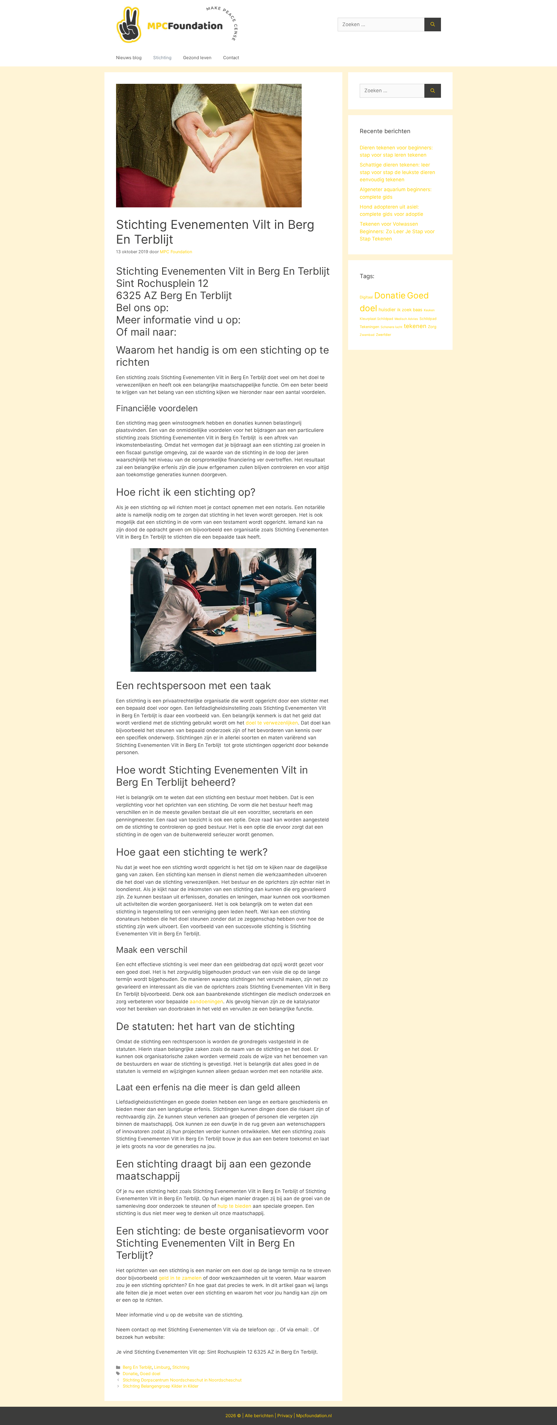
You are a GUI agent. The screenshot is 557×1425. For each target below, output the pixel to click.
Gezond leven (197, 57)
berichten (264, 1415)
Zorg (432, 326)
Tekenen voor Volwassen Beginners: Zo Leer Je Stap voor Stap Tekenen (397, 231)
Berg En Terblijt (137, 1367)
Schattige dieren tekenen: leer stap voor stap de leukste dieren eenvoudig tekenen (397, 172)
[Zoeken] (432, 25)
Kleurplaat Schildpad (376, 319)
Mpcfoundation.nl (314, 1415)
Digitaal (366, 297)
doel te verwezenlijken (272, 723)
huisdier (387, 309)
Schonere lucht (391, 327)
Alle (249, 1415)
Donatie (130, 1373)
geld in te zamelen (180, 1278)
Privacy (284, 1415)
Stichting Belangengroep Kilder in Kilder (160, 1386)
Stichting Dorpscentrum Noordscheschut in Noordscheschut (182, 1379)
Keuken (429, 310)
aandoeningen (206, 1001)
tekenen (415, 326)
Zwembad (367, 335)
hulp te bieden (234, 1206)
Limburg (162, 1367)
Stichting (162, 57)
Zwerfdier (383, 335)
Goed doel (150, 1373)
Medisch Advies (406, 319)
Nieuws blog (129, 57)
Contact (231, 57)
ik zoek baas (409, 309)
